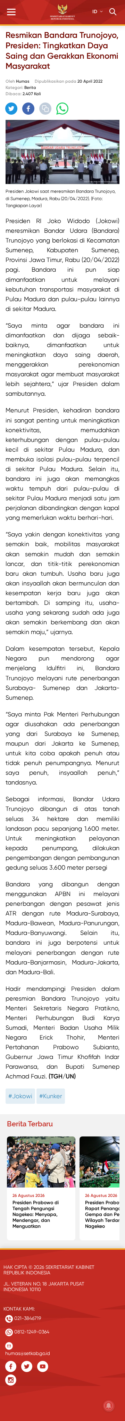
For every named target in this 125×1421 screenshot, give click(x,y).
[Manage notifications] (108, 1405)
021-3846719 (27, 1318)
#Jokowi (20, 1096)
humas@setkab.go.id (27, 1351)
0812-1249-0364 (31, 1331)
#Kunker (50, 1096)
